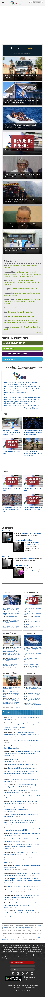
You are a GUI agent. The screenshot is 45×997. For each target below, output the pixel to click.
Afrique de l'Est (30, 633)
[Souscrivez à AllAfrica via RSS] (32, 973)
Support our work (17, 962)
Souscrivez (15, 969)
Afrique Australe (30, 593)
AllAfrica (15, 3)
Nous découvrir (30, 987)
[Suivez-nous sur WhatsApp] (27, 973)
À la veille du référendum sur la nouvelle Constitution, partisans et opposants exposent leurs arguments (22, 301)
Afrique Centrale (9, 633)
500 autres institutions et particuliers (22, 927)
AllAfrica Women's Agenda (15, 354)
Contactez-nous (17, 987)
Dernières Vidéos (8, 531)
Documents (6, 556)
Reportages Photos (20, 565)
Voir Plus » (7, 916)
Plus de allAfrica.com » (32, 408)
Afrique (6, 593)
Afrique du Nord (30, 673)
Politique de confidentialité (29, 985)
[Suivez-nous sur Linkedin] (22, 973)
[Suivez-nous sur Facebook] (12, 973)
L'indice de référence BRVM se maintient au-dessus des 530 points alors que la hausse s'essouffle (21, 282)
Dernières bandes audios (22, 540)
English (31, 2)
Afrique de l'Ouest (10, 673)
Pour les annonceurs (18, 966)
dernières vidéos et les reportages (32, 533)
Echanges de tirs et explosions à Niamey (19, 312)
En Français (37, 2)
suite (39, 332)
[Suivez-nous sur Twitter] (17, 973)
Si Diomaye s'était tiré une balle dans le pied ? (21, 289)
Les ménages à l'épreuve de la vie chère (19, 316)
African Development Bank (15, 343)
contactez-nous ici (6, 941)
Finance (5, 414)
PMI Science (8, 359)
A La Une (9, 261)
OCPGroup (7, 348)
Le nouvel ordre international (15, 308)
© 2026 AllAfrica (13, 985)
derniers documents (28, 559)
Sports (5, 472)
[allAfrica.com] (22, 376)
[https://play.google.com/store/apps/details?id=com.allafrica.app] (13, 979)
